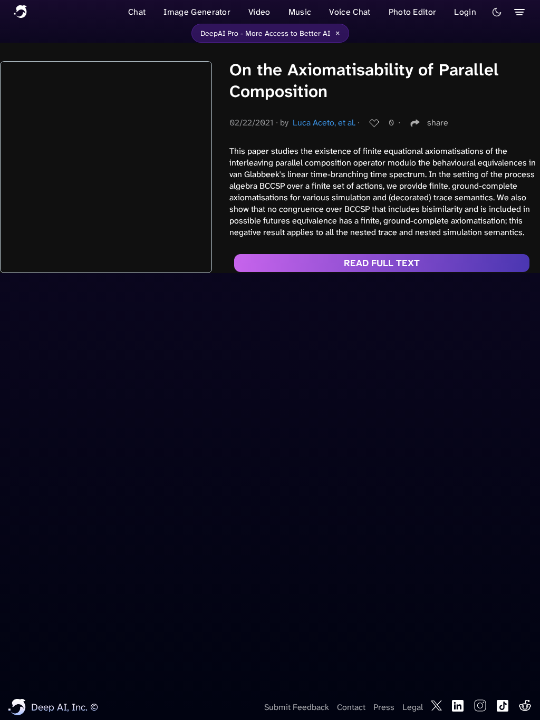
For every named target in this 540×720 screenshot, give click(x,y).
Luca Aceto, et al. (324, 122)
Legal (412, 707)
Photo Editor (413, 11)
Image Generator (196, 11)
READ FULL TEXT (382, 263)
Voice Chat (349, 11)
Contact (351, 707)
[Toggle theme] (496, 12)
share (437, 122)
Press (383, 707)
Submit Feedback (296, 707)
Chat (137, 11)
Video (259, 11)
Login (465, 11)
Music (300, 11)
